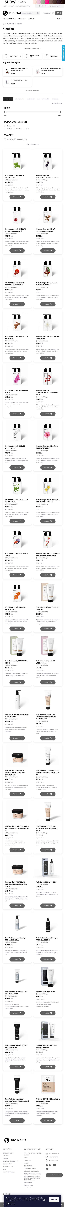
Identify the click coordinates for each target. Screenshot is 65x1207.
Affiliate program (28, 1185)
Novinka (18, 128)
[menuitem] (10, 18)
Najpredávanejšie (43, 99)
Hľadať (38, 13)
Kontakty (26, 1163)
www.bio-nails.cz (28, 1188)
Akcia (9, 128)
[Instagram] (50, 1164)
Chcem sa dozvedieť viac (31, 48)
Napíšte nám (27, 1160)
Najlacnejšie (19, 99)
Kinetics (10, 139)
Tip (27, 128)
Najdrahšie (30, 99)
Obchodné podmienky (30, 1168)
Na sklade (10, 126)
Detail (17, 1120)
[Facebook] (47, 1164)
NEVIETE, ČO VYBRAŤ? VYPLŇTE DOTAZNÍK (14, 6)
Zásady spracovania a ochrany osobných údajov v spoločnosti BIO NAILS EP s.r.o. (32, 1178)
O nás (28, 6)
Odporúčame (8, 99)
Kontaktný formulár (54, 1175)
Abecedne (55, 99)
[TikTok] (47, 1169)
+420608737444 (53, 1160)
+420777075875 (53, 1157)
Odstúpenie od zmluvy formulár (32, 1174)
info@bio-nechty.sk (54, 1153)
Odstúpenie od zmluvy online (31, 1171)
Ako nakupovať (28, 1165)
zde (44, 1200)
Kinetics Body (22, 139)
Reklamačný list (28, 1182)
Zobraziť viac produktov (32, 91)
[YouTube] (54, 1164)
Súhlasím (54, 1199)
